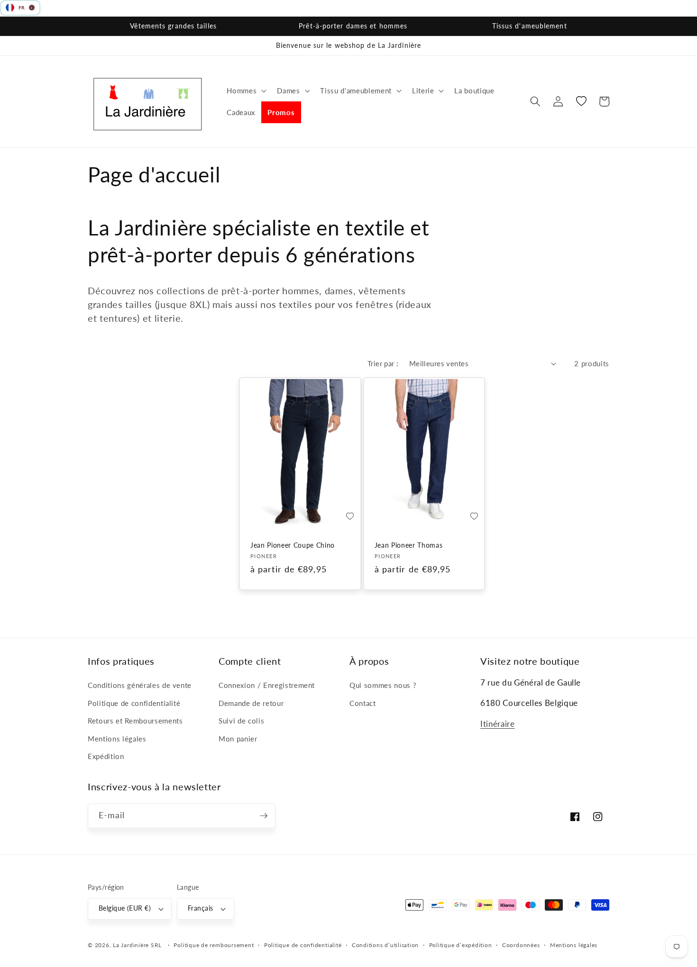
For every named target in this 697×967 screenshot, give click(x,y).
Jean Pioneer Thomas (409, 545)
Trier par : (383, 363)
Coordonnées (521, 945)
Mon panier (238, 738)
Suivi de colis (241, 720)
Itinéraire (497, 724)
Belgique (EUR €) (125, 908)
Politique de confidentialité (134, 703)
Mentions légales (117, 738)
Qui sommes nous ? (382, 685)
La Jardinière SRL (137, 945)
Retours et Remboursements (135, 720)
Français (200, 908)
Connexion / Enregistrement (267, 685)
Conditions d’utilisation (385, 945)
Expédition (106, 756)
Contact (362, 703)
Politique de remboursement (214, 945)
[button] (245, 90)
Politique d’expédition (460, 945)
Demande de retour (251, 703)
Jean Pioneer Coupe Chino (292, 545)
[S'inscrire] (263, 816)
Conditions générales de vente (140, 685)
